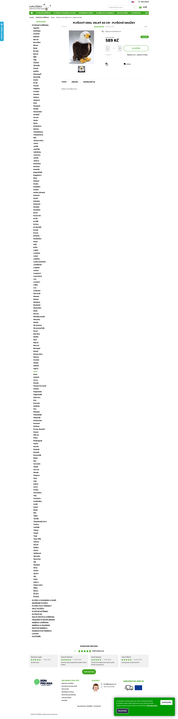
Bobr (35, 48)
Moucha (36, 319)
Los (34, 287)
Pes (34, 409)
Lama (35, 256)
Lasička (36, 258)
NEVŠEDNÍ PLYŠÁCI (86, 13)
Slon (35, 478)
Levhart (36, 282)
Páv (34, 400)
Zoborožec (38, 585)
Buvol (35, 54)
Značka (75, 82)
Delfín (36, 71)
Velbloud (37, 553)
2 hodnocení (109, 26)
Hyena (36, 129)
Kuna (35, 241)
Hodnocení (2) (89, 82)
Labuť (35, 250)
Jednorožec (38, 140)
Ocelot (36, 360)
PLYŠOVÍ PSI (136, 13)
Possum (36, 423)
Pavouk (36, 403)
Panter (36, 388)
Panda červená (39, 385)
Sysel (35, 507)
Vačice (36, 541)
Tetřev (36, 524)
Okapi (35, 362)
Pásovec (36, 397)
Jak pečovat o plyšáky (84, 706)
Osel (35, 374)
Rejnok (36, 449)
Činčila (36, 62)
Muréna (36, 334)
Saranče (36, 463)
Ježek (35, 157)
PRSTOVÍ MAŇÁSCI (39, 628)
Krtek (35, 230)
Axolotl (36, 33)
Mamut (36, 296)
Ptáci (35, 437)
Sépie (35, 466)
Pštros (36, 435)
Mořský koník (39, 316)
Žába (35, 588)
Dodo (35, 80)
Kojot (35, 198)
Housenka (37, 111)
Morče (36, 313)
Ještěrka (37, 152)
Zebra (36, 582)
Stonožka (37, 492)
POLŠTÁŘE (36, 636)
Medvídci (37, 308)
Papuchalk (37, 394)
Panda (36, 383)
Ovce (35, 380)
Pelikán (36, 406)
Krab (35, 218)
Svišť (35, 504)
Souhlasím (166, 702)
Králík (35, 221)
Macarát (36, 293)
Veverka (37, 559)
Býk (35, 56)
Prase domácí (39, 429)
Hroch (36, 117)
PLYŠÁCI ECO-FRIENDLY (105, 13)
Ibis (34, 137)
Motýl (35, 322)
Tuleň (35, 533)
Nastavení (122, 711)
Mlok (35, 310)
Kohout (36, 195)
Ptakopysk (37, 440)
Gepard (36, 100)
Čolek (35, 68)
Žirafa (36, 593)
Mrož (35, 331)
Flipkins (36, 88)
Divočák (36, 77)
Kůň (35, 244)
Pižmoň (36, 411)
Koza (35, 212)
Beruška (36, 42)
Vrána (35, 570)
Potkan (36, 426)
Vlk (34, 562)
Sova (35, 487)
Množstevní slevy (68, 692)
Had (35, 103)
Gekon (36, 97)
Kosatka (36, 209)
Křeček (36, 235)
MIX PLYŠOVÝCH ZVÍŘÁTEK (43, 617)
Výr (34, 576)
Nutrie (36, 357)
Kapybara (37, 175)
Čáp (34, 59)
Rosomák (37, 455)
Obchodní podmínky (69, 695)
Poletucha (37, 420)
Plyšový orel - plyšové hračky (137, 55)
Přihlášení (145, 2)
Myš (35, 339)
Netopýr (36, 348)
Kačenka (37, 163)
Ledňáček (37, 264)
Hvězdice (37, 126)
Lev (34, 279)
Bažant (36, 36)
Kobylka (36, 186)
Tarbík (36, 518)
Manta (36, 299)
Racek (36, 446)
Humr (35, 120)
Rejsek (36, 452)
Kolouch (36, 204)
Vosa (35, 567)
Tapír (35, 515)
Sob (35, 481)
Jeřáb (35, 146)
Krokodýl (37, 227)
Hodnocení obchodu (89, 646)
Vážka (36, 547)
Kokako (36, 201)
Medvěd (36, 305)
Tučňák (36, 527)
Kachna (36, 166)
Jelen (35, 143)
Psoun (35, 432)
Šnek (35, 510)
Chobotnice (38, 134)
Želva (35, 590)
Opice (35, 368)
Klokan (36, 181)
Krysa (35, 233)
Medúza (36, 302)
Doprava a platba (68, 683)
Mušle (35, 336)
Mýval (35, 342)
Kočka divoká (39, 192)
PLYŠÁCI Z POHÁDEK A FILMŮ (65, 13)
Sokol (35, 484)
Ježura (36, 160)
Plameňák (37, 414)
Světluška (37, 501)
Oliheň (36, 365)
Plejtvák (36, 417)
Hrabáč (36, 114)
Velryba (36, 556)
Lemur (36, 270)
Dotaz (128, 64)
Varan (35, 544)
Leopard (37, 273)
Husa (35, 123)
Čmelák (36, 65)
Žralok (36, 596)
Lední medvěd (39, 261)
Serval (36, 469)
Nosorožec (38, 354)
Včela (35, 550)
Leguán (36, 267)
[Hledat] (134, 7)
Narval (36, 345)
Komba (36, 207)
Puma (35, 443)
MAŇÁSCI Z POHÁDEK (41, 625)
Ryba (35, 458)
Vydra (36, 573)
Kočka (36, 189)
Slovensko (65, 689)
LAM (145, 26)
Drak (35, 82)
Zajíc (35, 579)
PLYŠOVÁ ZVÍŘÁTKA (43, 13)
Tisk (106, 65)
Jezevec (36, 155)
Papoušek (37, 391)
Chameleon (38, 132)
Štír (34, 512)
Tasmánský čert (40, 521)
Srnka (35, 489)
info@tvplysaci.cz (109, 684)
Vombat (36, 564)
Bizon (35, 45)
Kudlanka (37, 238)
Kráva (35, 224)
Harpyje (36, 106)
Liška (35, 284)
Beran (36, 39)
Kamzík (36, 169)
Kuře (35, 247)
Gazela (36, 94)
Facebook (97, 706)
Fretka (36, 91)
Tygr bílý (37, 538)
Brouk (36, 51)
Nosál (35, 351)
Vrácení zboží (66, 698)
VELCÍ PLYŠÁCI (122, 13)
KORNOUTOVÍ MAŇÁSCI (42, 631)
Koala (35, 183)
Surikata (37, 498)
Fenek (36, 85)
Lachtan (36, 253)
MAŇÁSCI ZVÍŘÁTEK (40, 623)
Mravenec (37, 325)
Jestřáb (36, 149)
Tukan (36, 530)
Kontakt (64, 700)
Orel (35, 371)
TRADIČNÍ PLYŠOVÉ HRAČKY (43, 620)
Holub (35, 108)
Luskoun (36, 290)
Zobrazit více (89, 671)
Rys (34, 461)
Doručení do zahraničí (69, 686)
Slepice (36, 475)
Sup (34, 495)
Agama (36, 28)
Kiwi (35, 178)
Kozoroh (37, 215)
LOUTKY (35, 634)
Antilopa (36, 30)
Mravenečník (38, 328)
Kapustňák (37, 172)
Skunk (36, 472)
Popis (64, 82)
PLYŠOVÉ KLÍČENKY (40, 611)
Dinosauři (37, 74)
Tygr (35, 536)
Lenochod (37, 276)
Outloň (36, 377)
